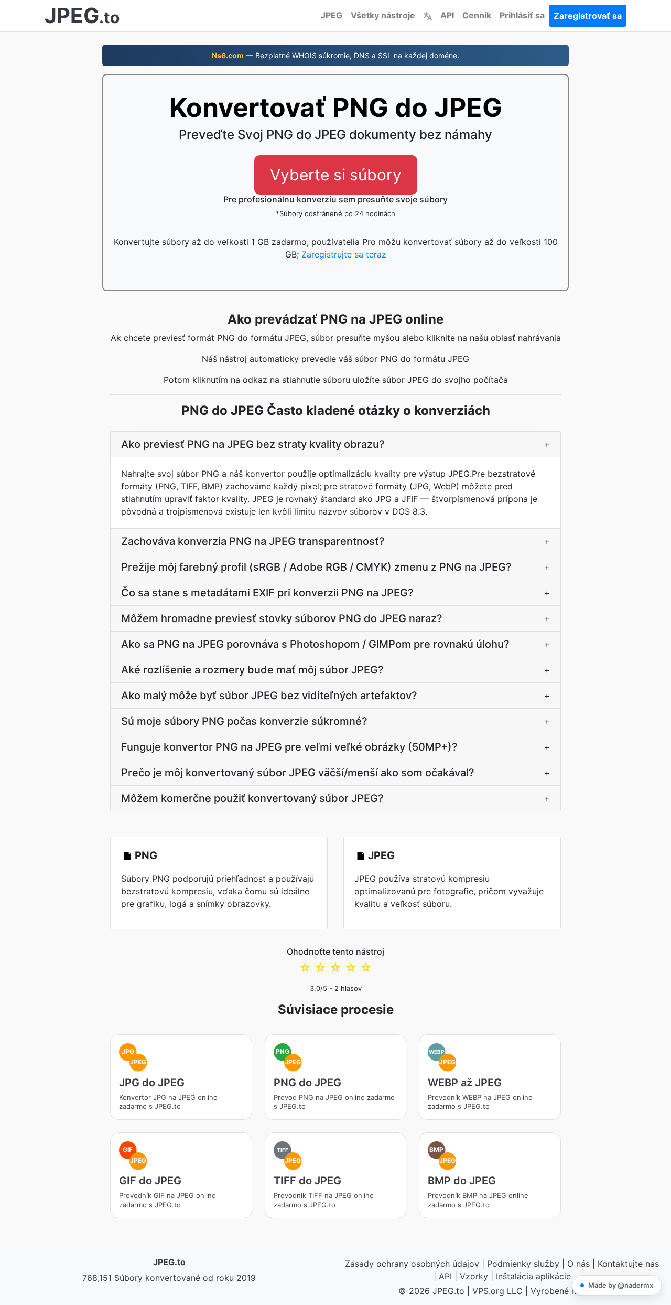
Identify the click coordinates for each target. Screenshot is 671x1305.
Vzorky (474, 1276)
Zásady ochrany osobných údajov (412, 1263)
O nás (578, 1263)
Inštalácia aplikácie (533, 1276)
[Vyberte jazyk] (427, 15)
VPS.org (488, 1291)
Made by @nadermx (620, 1285)
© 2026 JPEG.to (431, 1291)
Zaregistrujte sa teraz (343, 254)
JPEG (331, 15)
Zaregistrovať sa (588, 15)
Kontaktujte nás (628, 1263)
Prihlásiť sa (522, 15)
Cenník (476, 15)
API (447, 15)
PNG (146, 855)
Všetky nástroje (383, 15)
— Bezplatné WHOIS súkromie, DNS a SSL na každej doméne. (335, 55)
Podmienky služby (523, 1263)
